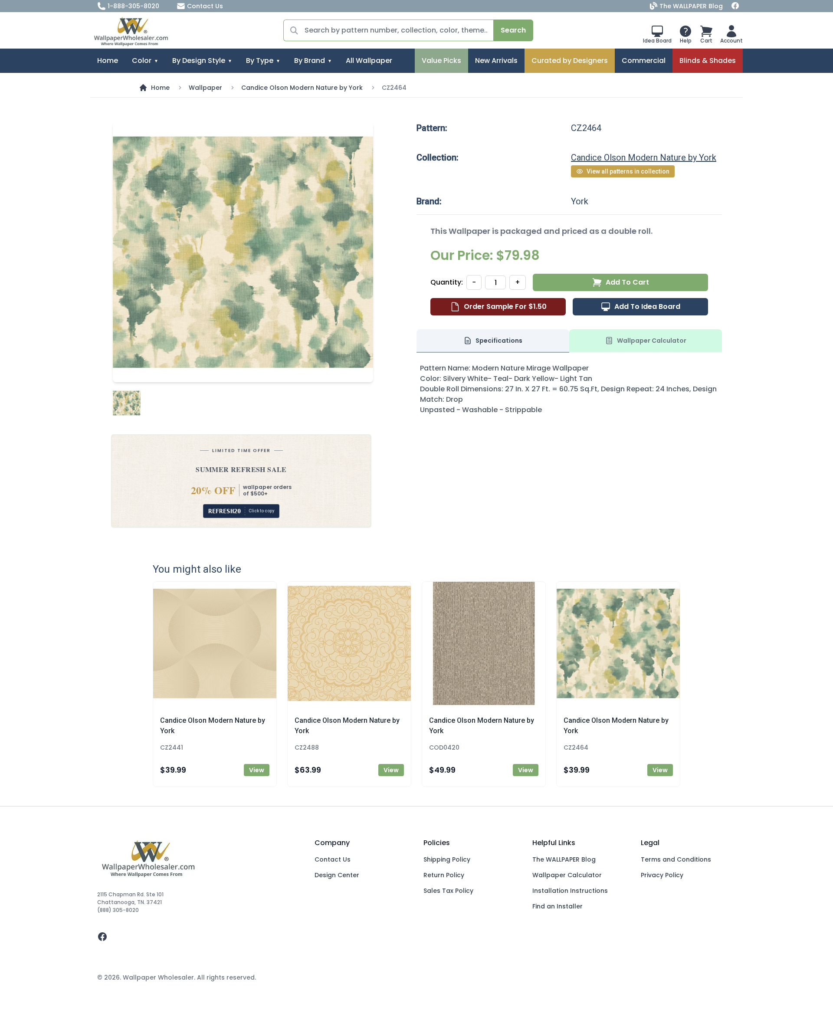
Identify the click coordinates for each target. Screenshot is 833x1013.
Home (107, 61)
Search (513, 30)
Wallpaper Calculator (567, 875)
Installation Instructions (570, 890)
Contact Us (205, 6)
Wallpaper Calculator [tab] (651, 340)
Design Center (337, 875)
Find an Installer (557, 906)
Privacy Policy (662, 875)
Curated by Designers (569, 61)
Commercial (644, 61)
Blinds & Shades (707, 61)
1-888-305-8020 (133, 6)
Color (141, 61)
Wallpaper (205, 87)
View (256, 770)
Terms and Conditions (676, 859)
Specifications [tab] (499, 340)
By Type (259, 61)
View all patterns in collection (628, 171)
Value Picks (441, 61)
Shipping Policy (446, 859)
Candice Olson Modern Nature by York (302, 87)
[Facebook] (735, 6)
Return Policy (443, 875)
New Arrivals (496, 61)
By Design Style (198, 61)
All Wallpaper (369, 61)
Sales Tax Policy (448, 890)
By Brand (309, 61)
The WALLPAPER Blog (691, 6)
